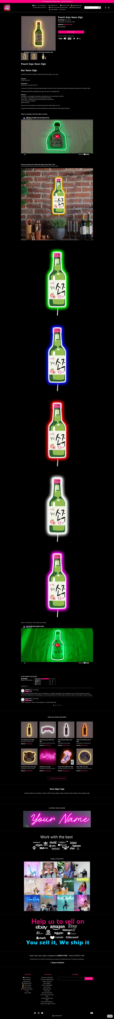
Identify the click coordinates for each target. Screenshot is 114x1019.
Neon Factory (47, 987)
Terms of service (26, 979)
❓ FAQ (27, 990)
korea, (62, 793)
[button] (61, 20)
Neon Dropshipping (47, 985)
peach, (76, 793)
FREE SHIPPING (61, 26)
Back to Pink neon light (58, 778)
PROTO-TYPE (71, 22)
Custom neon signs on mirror (48, 1003)
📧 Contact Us (26, 977)
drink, (49, 793)
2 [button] (55, 705)
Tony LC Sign (27, 992)
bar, (35, 793)
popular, (84, 793)
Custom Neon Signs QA (47, 1001)
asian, (31, 793)
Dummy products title (11, 1)
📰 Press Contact (26, 987)
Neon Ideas (47, 990)
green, (57, 793)
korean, (66, 793)
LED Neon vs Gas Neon (47, 977)
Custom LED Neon (47, 981)
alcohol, (26, 793)
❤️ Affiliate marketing (26, 989)
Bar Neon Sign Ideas (47, 992)
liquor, (71, 793)
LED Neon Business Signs (47, 979)
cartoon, (39, 793)
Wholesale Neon (47, 989)
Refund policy (26, 981)
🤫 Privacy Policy (26, 985)
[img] (28, 689)
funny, (53, 793)
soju (88, 793)
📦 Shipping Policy (26, 983)
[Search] (99, 7)
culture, (44, 793)
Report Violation (57, 963)
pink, (79, 793)
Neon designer (47, 983)
